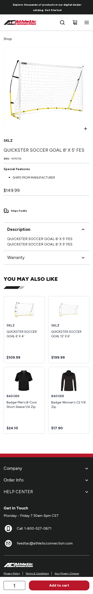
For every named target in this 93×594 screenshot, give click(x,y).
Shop (8, 39)
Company (13, 468)
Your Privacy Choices (66, 573)
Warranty (16, 257)
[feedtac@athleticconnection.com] (8, 543)
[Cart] (74, 22)
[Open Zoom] (85, 128)
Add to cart (59, 585)
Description (18, 229)
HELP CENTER (18, 491)
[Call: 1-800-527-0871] (8, 528)
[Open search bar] (62, 22)
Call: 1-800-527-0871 (34, 528)
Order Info (13, 480)
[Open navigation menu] (85, 22)
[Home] (20, 22)
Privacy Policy (12, 573)
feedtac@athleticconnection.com (45, 543)
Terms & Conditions (37, 573)
